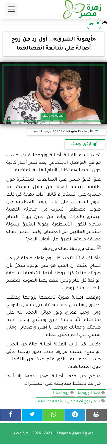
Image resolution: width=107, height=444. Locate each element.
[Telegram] (75, 415)
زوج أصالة (61, 393)
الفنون (94, 24)
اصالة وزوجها (89, 393)
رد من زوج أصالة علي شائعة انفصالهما (69, 402)
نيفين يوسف (81, 144)
